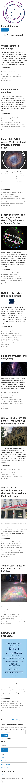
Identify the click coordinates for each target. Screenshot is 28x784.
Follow (5, 735)
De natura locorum (5, 395)
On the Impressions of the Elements (15, 200)
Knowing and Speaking (6, 707)
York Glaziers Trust (5, 406)
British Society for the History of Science (12, 276)
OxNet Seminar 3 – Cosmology (11, 47)
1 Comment (5, 346)
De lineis (19, 394)
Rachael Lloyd (4, 126)
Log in (2, 757)
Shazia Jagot (4, 282)
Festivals (16, 274)
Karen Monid (4, 124)
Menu (6, 30)
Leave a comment (7, 80)
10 (13, 720)
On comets (3, 200)
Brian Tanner (12, 120)
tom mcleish (4, 78)
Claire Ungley (6, 74)
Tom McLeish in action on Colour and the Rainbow (13, 568)
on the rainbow (4, 403)
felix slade (18, 120)
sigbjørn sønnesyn (5, 128)
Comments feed (5, 764)
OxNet (11, 76)
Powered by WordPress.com (16, 778)
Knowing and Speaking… (8, 634)
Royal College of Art (14, 621)
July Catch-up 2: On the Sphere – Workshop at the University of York (13, 420)
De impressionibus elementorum (8, 196)
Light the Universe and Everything (9, 399)
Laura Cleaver (4, 280)
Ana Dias (5, 333)
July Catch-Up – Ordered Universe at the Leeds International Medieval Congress (13, 492)
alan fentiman (6, 120)
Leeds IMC (17, 551)
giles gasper (12, 74)
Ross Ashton (11, 126)
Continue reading (9, 68)
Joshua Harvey (4, 551)
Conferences (5, 274)
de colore (8, 620)
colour (4, 620)
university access (20, 342)
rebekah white (18, 341)
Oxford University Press (6, 709)
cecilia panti (5, 705)
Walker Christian (19, 128)
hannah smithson (11, 122)
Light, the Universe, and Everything (14, 357)
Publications (5, 703)
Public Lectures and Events (15, 616)
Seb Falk (23, 126)
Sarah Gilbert (17, 126)
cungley (4, 71)
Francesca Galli (18, 547)
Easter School (13, 335)
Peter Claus (21, 124)
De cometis (11, 194)
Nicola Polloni (4, 552)
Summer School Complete (9, 91)
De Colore (5, 394)
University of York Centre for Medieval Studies (11, 405)
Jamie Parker (18, 122)
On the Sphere (11, 280)
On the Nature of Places (16, 401)
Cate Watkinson (4, 547)
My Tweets (4, 774)
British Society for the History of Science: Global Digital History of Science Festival (13, 219)
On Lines (8, 401)
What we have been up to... (9, 73)
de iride (12, 620)
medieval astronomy (5, 339)
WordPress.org (4, 767)
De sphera (11, 274)
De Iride (15, 394)
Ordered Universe (9, 25)
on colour (19, 399)
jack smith (18, 337)
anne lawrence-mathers (8, 545)
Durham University (5, 335)
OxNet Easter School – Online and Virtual (13, 294)
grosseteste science (20, 74)
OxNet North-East (17, 76)
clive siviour (16, 333)
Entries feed (4, 761)
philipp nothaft (19, 552)
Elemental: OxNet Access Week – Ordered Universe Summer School (13, 143)
